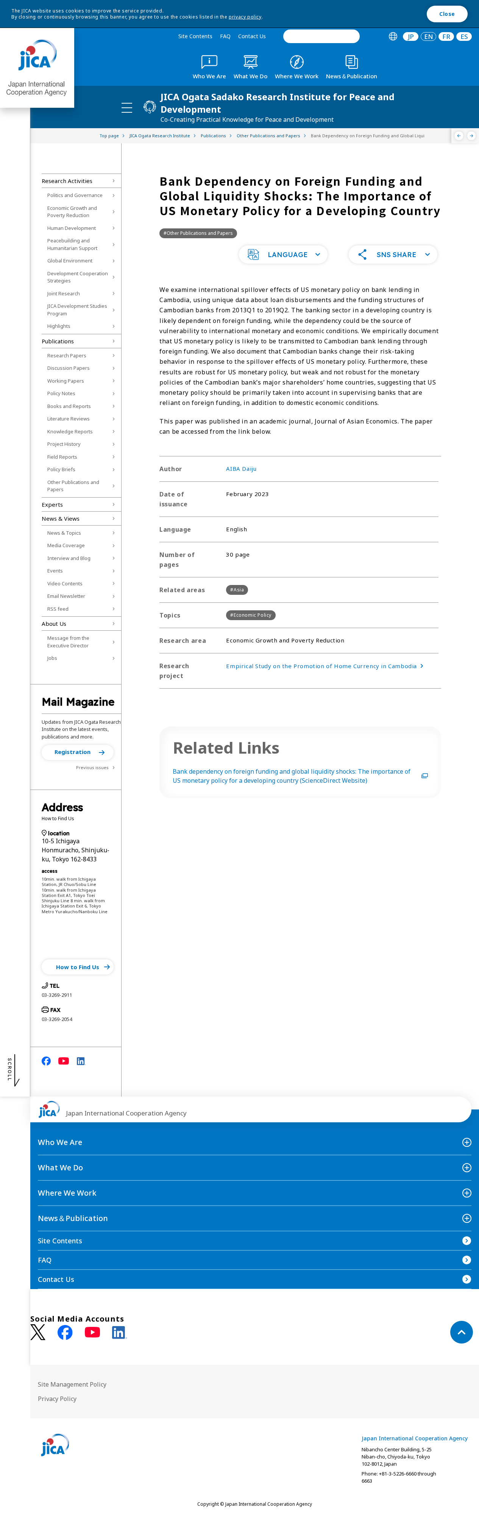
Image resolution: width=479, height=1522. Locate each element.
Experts (52, 504)
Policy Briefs (61, 469)
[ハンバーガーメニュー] (127, 107)
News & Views (61, 518)
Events (55, 570)
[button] (78, 752)
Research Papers (66, 355)
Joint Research (63, 293)
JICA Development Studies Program (77, 310)
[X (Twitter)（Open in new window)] (37, 1332)
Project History (64, 444)
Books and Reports (69, 406)
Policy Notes (61, 393)
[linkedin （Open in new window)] (119, 1332)
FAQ (225, 36)
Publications (58, 341)
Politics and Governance (75, 195)
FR (446, 36)
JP (411, 36)
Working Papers (65, 380)
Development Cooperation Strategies (77, 277)
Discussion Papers (68, 368)
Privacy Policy (57, 1399)
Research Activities (67, 181)
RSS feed (58, 608)
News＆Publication (73, 1218)
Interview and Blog (68, 558)
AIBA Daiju (241, 468)
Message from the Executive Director (68, 642)
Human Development (71, 228)
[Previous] (459, 135)
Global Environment (69, 260)
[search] (321, 36)
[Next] (471, 135)
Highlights (58, 326)
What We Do (60, 1167)
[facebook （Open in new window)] (65, 1332)
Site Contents (195, 36)
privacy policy (245, 17)
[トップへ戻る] (461, 1332)
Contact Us (252, 36)
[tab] (393, 36)
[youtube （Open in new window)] (92, 1332)
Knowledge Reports (70, 431)
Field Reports (62, 456)
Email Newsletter (66, 596)
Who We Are (60, 1142)
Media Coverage (66, 545)
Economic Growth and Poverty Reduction (72, 212)
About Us (54, 623)
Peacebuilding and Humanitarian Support (72, 244)
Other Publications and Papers (73, 486)
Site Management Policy (72, 1384)
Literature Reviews (68, 418)
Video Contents (65, 583)
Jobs (52, 658)
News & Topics (64, 532)
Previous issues (92, 767)
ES (464, 36)
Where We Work (67, 1193)
